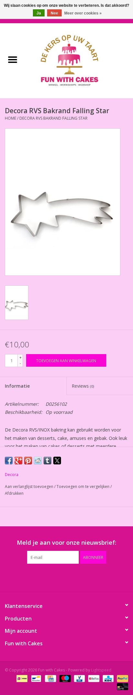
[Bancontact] (35, 678)
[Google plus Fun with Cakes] (55, 577)
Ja (38, 13)
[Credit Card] (50, 678)
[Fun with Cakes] (79, 60)
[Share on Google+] (18, 460)
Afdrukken (14, 493)
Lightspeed (101, 670)
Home (10, 118)
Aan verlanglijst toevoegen (29, 486)
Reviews (83, 386)
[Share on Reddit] (38, 460)
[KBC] (107, 678)
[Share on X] (57, 460)
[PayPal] (121, 678)
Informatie (17, 386)
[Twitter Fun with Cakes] (43, 577)
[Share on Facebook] (9, 460)
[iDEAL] (21, 678)
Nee (54, 13)
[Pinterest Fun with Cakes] (66, 577)
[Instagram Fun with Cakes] (101, 577)
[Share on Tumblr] (47, 460)
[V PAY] (79, 678)
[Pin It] (28, 460)
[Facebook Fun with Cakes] (31, 577)
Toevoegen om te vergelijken (83, 486)
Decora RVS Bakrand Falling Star (53, 118)
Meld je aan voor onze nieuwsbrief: (66, 542)
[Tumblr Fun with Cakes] (90, 577)
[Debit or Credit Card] (121, 686)
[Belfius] (93, 678)
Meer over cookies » (83, 13)
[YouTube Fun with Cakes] (78, 577)
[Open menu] (12, 59)
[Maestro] (64, 678)
